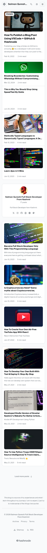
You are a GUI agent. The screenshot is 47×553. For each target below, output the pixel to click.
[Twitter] (13, 213)
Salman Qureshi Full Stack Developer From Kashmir (17, 4)
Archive (16, 521)
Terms (31, 521)
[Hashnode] (29, 213)
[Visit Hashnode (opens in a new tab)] (24, 540)
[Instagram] (17, 213)
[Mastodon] (33, 213)
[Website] (25, 213)
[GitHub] (21, 213)
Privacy (24, 521)
